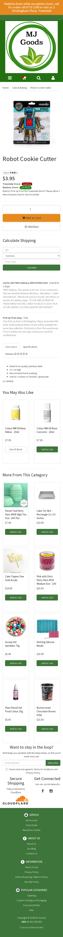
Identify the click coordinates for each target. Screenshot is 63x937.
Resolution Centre (31, 830)
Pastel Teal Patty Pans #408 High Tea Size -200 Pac (15, 514)
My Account (31, 820)
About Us (31, 843)
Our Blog (31, 848)
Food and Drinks (31, 905)
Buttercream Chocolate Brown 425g (46, 711)
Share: (7, 172)
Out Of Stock (15, 449)
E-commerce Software (28, 927)
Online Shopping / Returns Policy (31, 876)
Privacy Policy (33, 772)
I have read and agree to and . (33, 771)
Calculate (31, 267)
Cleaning (31, 895)
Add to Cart (33, 218)
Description (11, 346)
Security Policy (31, 881)
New (31, 910)
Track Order (31, 825)
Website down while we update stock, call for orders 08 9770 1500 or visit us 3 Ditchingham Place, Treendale (31, 7)
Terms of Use (31, 867)
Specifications (30, 346)
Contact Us (31, 853)
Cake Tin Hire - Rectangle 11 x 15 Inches (46, 514)
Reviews (9, 353)
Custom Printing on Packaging (31, 900)
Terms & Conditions (43, 769)
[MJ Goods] (31, 46)
